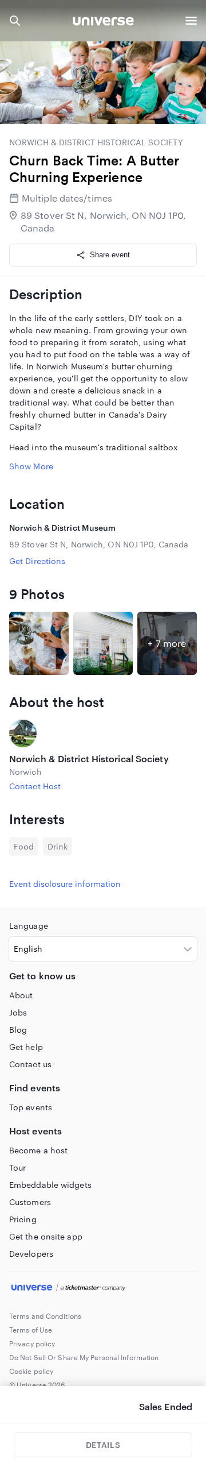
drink (57, 846)
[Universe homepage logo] (103, 23)
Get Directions (37, 561)
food (24, 846)
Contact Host (35, 786)
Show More (31, 466)
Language (28, 926)
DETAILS (103, 1445)
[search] (15, 20)
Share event (110, 254)
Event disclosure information (65, 884)
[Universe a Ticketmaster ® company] (103, 1288)
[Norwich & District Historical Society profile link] (103, 733)
